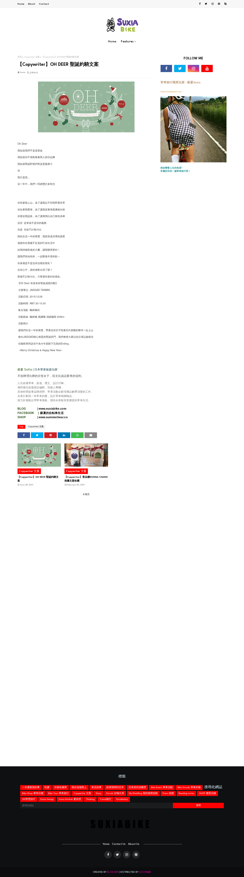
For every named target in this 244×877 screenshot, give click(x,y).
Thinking (90, 799)
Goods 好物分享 (115, 793)
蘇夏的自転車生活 (52, 412)
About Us (133, 844)
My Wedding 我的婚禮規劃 (143, 793)
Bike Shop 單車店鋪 (32, 793)
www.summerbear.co (53, 417)
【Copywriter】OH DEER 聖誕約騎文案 (38, 479)
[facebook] (200, 4)
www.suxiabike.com (52, 408)
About (31, 4)
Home (21, 4)
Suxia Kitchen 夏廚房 (70, 799)
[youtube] (207, 68)
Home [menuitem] (112, 41)
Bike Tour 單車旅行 (58, 793)
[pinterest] (219, 4)
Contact (44, 4)
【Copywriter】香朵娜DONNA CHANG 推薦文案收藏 (86, 479)
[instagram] (212, 4)
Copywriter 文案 (31, 57)
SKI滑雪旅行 (28, 799)
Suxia (22, 72)
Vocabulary (122, 799)
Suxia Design (47, 799)
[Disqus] (86, 629)
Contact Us (119, 844)
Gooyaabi (145, 872)
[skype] (224, 4)
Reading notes (186, 793)
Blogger (112, 872)
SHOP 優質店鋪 (207, 793)
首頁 (20, 57)
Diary (98, 793)
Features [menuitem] (127, 41)
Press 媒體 (168, 793)
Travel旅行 (105, 799)
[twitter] (206, 4)
